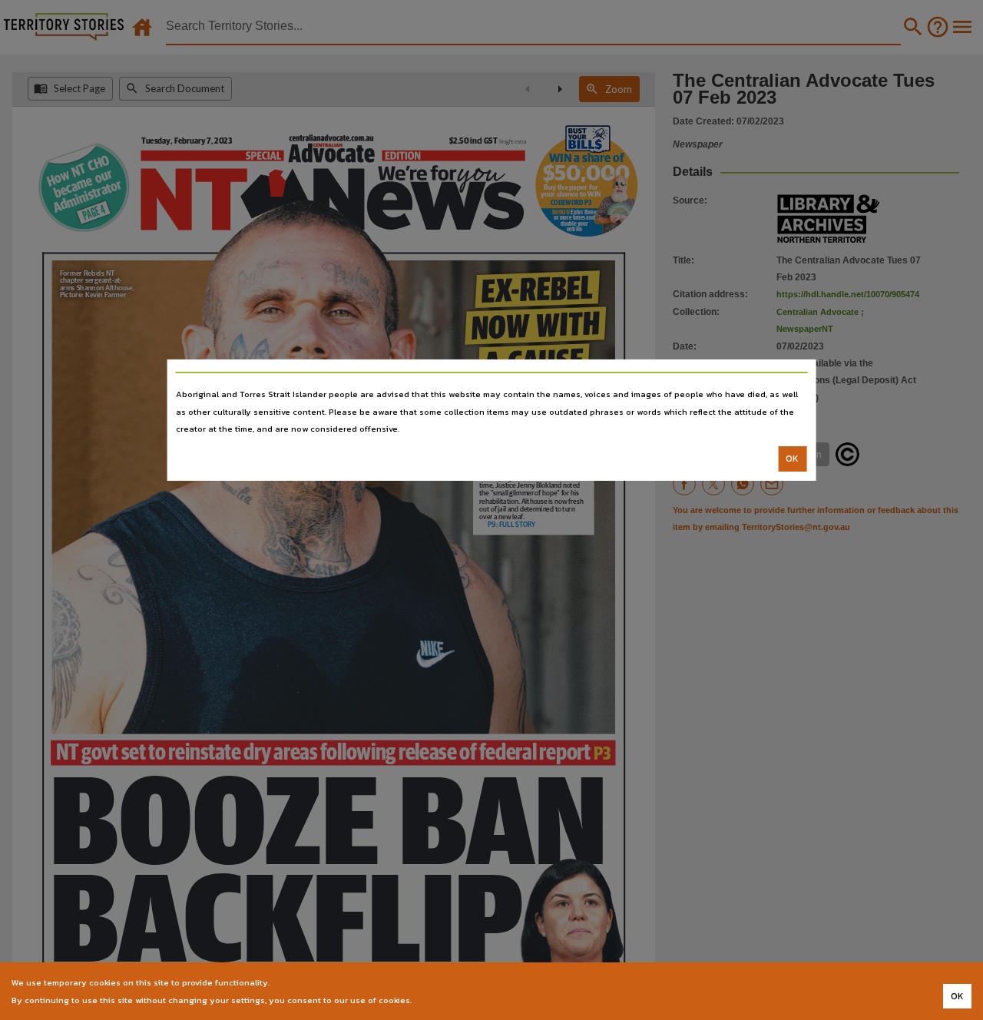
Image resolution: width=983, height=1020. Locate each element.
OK (792, 458)
